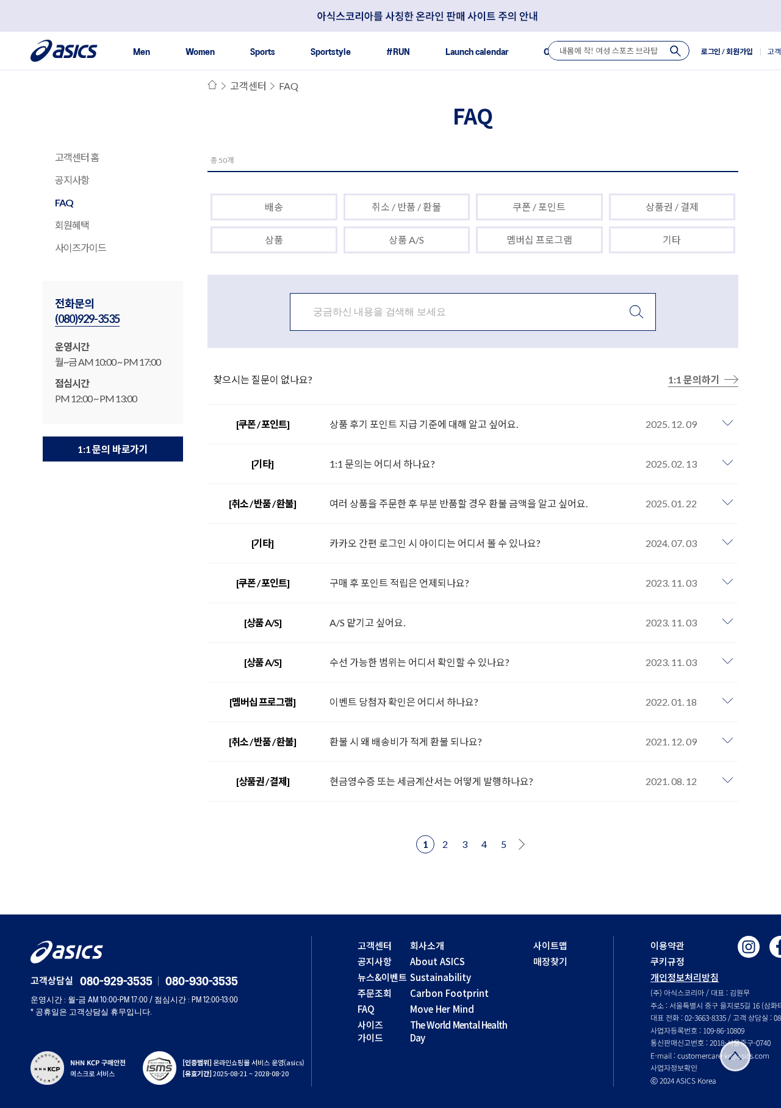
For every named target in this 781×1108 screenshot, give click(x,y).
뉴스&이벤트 (382, 977)
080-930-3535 (201, 982)
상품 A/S (406, 239)
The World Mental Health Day (459, 1031)
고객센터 (248, 86)
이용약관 (667, 945)
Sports (262, 52)
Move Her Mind (442, 1008)
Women (200, 52)
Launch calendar (476, 52)
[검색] (675, 51)
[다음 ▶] (521, 844)
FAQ (64, 202)
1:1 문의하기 (694, 379)
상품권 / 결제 (672, 206)
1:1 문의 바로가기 (112, 449)
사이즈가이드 (80, 247)
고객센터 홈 (77, 157)
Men (141, 52)
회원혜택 (72, 225)
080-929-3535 (116, 982)
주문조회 (375, 993)
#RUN (398, 52)
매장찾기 (550, 961)
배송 (274, 206)
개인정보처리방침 (684, 977)
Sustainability (440, 977)
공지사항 (72, 180)
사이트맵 (550, 945)
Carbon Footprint (449, 993)
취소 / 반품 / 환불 (406, 206)
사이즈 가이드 (370, 1031)
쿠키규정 (667, 961)
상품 (274, 239)
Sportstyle (331, 52)
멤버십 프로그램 (539, 239)
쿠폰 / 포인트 (539, 206)
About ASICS (437, 961)
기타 (672, 239)
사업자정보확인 (673, 1067)
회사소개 (427, 945)
